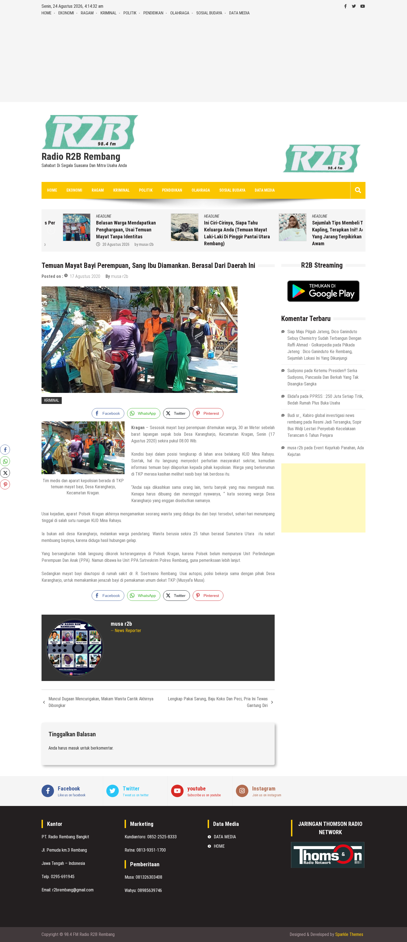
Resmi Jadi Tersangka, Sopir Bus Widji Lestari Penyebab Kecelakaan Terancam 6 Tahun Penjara (324, 428)
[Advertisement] (203, 57)
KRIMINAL (109, 13)
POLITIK (129, 13)
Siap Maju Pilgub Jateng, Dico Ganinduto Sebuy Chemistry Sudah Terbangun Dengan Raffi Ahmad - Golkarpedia (324, 338)
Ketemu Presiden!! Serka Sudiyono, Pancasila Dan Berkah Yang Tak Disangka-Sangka (323, 377)
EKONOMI (66, 13)
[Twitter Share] (5, 473)
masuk (73, 748)
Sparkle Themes (349, 934)
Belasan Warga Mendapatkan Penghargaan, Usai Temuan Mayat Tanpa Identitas (107, 229)
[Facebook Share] (5, 450)
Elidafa (293, 396)
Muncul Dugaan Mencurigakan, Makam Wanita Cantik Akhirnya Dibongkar (100, 702)
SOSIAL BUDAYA (209, 13)
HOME (46, 13)
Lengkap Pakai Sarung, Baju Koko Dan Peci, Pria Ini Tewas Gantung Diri (218, 702)
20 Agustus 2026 (97, 244)
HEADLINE (85, 216)
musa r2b (127, 244)
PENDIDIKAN (153, 13)
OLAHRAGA (179, 13)
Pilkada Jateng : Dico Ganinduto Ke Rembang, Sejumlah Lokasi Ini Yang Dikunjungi (321, 351)
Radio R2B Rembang (81, 156)
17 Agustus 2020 (85, 276)
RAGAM (87, 13)
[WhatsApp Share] (5, 461)
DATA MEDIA (239, 13)
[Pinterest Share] (5, 484)
